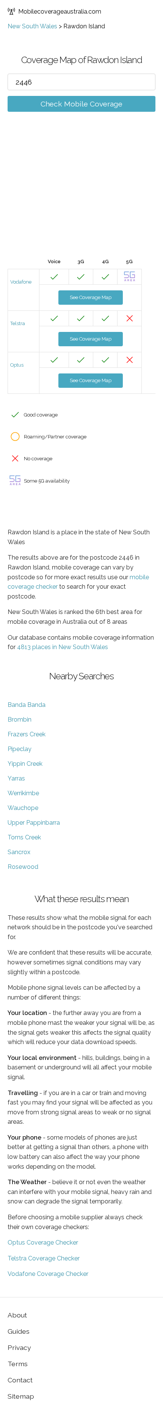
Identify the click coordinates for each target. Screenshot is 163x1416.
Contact (20, 1380)
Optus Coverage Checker (43, 1242)
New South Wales (32, 26)
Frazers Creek (26, 734)
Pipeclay (19, 749)
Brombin (19, 719)
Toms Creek (24, 837)
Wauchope (23, 807)
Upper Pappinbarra (34, 822)
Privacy (19, 1347)
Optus (17, 365)
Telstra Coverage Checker (44, 1258)
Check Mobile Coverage (81, 104)
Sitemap (21, 1396)
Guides (19, 1331)
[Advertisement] (81, 196)
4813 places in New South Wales (62, 647)
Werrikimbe (23, 793)
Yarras (16, 778)
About (17, 1315)
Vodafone (20, 282)
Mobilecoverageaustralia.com (59, 11)
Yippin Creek (25, 763)
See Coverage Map (90, 297)
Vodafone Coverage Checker (48, 1273)
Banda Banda (26, 704)
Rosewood (23, 866)
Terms (18, 1364)
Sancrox (19, 852)
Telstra (17, 323)
